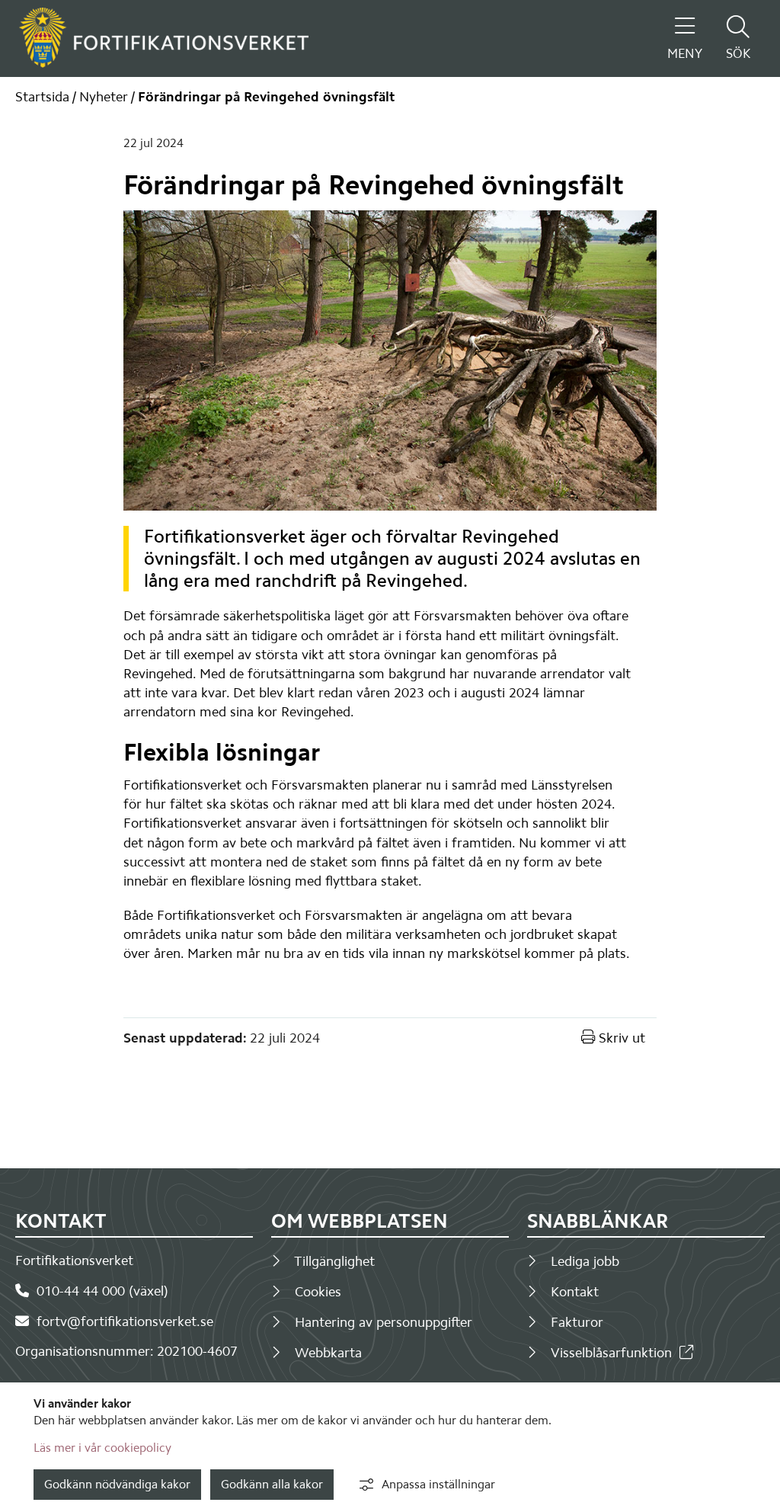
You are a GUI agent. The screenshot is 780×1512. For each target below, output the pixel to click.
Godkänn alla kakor (272, 1484)
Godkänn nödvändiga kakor (117, 1484)
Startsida (42, 96)
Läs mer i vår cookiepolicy (102, 1447)
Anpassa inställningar (438, 1484)
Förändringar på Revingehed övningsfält (266, 96)
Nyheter (103, 96)
